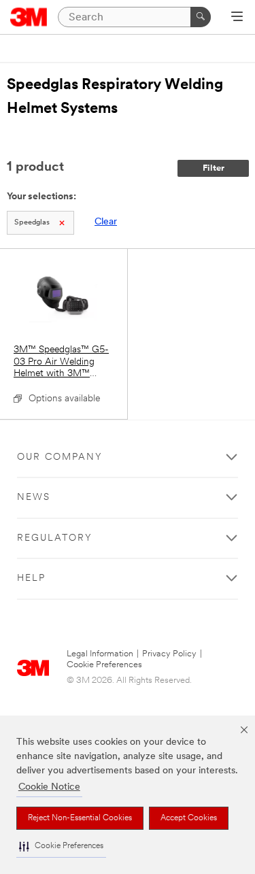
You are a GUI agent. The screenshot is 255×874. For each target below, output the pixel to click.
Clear (106, 222)
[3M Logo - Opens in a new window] (29, 17)
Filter (213, 168)
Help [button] (31, 578)
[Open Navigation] (237, 17)
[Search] (200, 17)
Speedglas (32, 222)
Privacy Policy (169, 654)
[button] (61, 846)
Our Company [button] (60, 457)
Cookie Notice (49, 787)
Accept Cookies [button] (188, 818)
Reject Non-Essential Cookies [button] (80, 818)
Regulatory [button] (54, 538)
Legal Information (100, 654)
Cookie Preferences (104, 664)
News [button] (33, 497)
